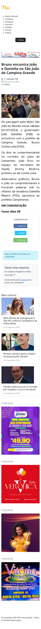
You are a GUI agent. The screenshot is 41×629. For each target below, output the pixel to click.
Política (8, 32)
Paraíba (8, 27)
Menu (21, 40)
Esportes (9, 24)
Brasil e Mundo (11, 16)
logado (24, 280)
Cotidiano (9, 19)
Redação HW (12, 79)
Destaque (9, 21)
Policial (8, 30)
